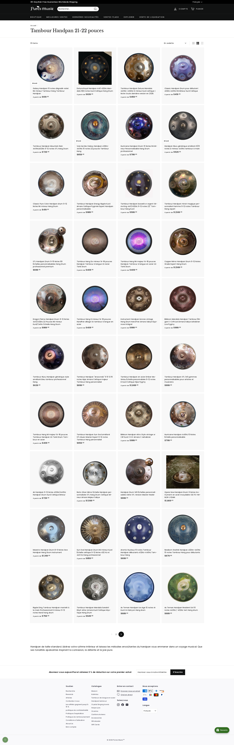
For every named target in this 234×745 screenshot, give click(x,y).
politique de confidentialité (77, 710)
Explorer (129, 17)
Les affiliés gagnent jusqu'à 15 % (77, 705)
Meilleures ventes (57, 17)
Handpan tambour (99, 701)
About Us (69, 723)
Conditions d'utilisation (75, 720)
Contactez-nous (72, 701)
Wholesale (95, 721)
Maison (94, 691)
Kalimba (94, 694)
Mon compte (71, 727)
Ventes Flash (111, 17)
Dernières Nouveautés (86, 17)
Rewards (69, 694)
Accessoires (96, 718)
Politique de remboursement (78, 717)
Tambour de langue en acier (103, 698)
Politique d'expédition (75, 713)
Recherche (70, 691)
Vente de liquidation (152, 17)
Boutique (36, 17)
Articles (69, 698)
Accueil (33, 26)
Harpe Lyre (95, 708)
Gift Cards (95, 724)
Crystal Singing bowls (100, 704)
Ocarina (94, 711)
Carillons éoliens (98, 714)
